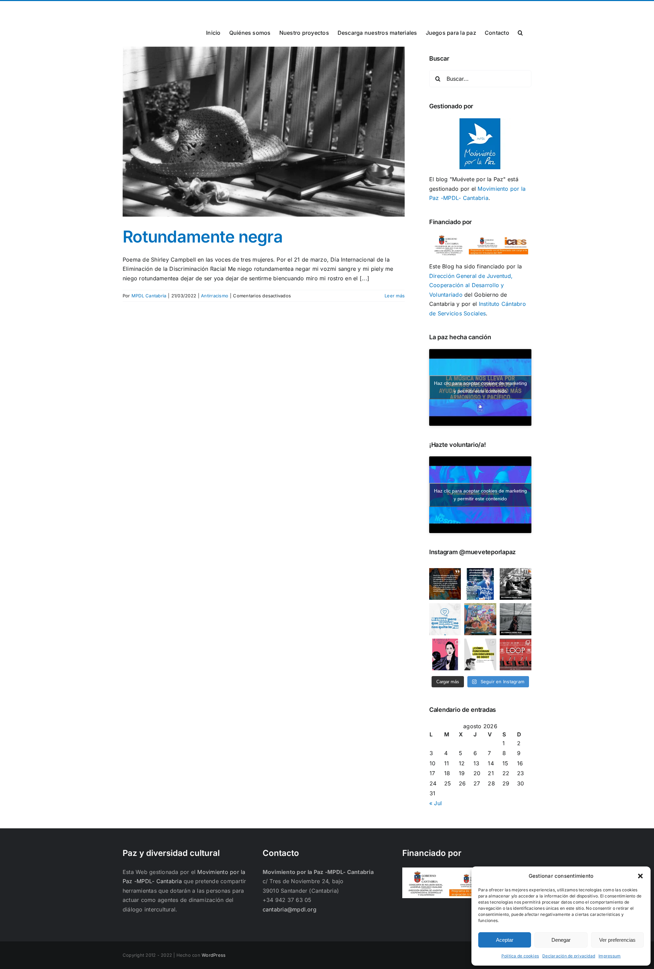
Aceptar (504, 940)
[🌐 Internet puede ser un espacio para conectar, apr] (445, 619)
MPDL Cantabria (148, 295)
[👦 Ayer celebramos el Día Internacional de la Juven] (480, 619)
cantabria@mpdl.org (206, 9)
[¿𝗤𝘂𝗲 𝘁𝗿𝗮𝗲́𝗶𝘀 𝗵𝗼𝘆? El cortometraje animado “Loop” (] (515, 654)
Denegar (561, 940)
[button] (640, 876)
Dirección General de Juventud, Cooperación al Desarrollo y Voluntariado (471, 285)
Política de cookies (520, 955)
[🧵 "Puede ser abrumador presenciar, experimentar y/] (445, 584)
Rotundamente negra (203, 236)
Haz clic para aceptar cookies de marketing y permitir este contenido (480, 387)
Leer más (395, 295)
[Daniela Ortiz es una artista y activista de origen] (445, 654)
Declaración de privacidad (568, 955)
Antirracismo (214, 295)
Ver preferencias (617, 940)
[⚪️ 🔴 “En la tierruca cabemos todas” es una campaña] (515, 584)
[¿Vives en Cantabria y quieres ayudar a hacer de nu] (480, 584)
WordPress (213, 955)
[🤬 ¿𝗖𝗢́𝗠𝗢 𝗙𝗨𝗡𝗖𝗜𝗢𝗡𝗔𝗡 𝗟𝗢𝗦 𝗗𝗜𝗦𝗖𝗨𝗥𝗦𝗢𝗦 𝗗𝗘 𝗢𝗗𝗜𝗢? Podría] (480, 654)
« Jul (435, 803)
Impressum (609, 955)
